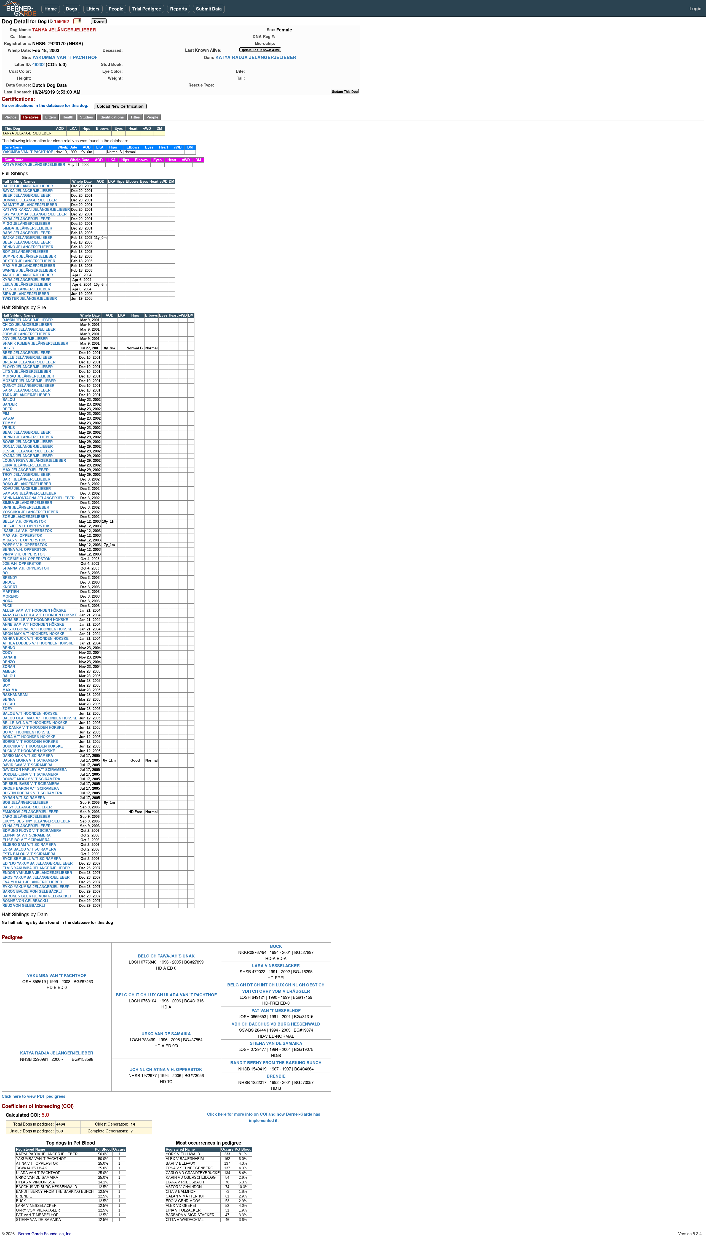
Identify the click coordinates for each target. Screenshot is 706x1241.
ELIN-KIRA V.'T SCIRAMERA (26, 835)
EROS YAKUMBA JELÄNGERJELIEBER (35, 877)
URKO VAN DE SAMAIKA (166, 1033)
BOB (6, 681)
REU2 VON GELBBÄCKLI (23, 905)
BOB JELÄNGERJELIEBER (25, 802)
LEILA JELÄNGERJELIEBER (26, 284)
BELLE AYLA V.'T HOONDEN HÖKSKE (35, 723)
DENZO (8, 662)
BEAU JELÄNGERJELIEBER (26, 432)
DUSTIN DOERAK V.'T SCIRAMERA (32, 793)
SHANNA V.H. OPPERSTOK (25, 568)
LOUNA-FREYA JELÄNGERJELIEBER (34, 460)
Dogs (71, 9)
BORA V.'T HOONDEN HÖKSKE (28, 737)
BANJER (9, 404)
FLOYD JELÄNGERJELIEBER (27, 367)
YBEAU (8, 704)
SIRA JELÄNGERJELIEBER (25, 294)
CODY (7, 653)
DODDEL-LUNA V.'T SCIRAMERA (30, 774)
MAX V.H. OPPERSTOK (22, 535)
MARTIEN (10, 592)
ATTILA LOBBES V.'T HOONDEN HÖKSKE (38, 643)
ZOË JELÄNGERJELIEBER (25, 517)
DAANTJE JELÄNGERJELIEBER (29, 205)
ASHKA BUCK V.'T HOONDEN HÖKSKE (35, 638)
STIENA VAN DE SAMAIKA (276, 1043)
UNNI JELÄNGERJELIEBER (25, 507)
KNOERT (9, 587)
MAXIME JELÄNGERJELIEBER (28, 266)
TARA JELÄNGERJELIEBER (26, 395)
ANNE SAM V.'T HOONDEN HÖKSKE (33, 624)
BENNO (8, 648)
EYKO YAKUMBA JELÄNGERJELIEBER (35, 887)
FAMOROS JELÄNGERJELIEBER (30, 812)
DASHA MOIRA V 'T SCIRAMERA (30, 760)
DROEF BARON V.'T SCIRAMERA (30, 788)
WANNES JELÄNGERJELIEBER (29, 270)
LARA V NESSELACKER (276, 965)
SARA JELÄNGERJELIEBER (26, 390)
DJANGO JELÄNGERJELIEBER (28, 329)
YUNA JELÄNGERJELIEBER (26, 826)
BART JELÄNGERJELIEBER (26, 479)
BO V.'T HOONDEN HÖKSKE (26, 732)
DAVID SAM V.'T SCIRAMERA (27, 765)
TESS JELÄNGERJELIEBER (26, 289)
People (116, 9)
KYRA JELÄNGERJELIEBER (26, 219)
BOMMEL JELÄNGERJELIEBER (29, 200)
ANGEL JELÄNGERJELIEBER (27, 275)
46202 (38, 64)
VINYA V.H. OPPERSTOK (23, 554)
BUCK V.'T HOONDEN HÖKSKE (28, 751)
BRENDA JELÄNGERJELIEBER (28, 362)
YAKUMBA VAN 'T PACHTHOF (65, 57)
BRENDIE (276, 1076)
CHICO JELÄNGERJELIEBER (27, 325)
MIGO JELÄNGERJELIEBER (26, 224)
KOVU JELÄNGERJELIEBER (26, 489)
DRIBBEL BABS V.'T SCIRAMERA (30, 784)
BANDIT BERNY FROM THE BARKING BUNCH (276, 1062)
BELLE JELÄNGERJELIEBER (27, 357)
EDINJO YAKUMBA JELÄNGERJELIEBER (37, 863)
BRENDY (9, 578)
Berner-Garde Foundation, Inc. (45, 1233)
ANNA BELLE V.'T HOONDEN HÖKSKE (35, 620)
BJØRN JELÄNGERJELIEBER (27, 320)
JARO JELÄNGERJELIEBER (26, 816)
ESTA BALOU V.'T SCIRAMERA (28, 854)
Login (695, 8)
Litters (93, 9)
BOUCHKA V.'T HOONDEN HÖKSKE (32, 746)
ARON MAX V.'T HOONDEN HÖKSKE (33, 634)
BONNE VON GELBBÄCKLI (25, 901)
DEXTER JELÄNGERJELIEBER (28, 261)
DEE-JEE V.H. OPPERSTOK (26, 526)
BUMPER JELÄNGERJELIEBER (29, 256)
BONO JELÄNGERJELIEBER (26, 484)
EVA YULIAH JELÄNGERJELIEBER (32, 882)
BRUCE (8, 582)
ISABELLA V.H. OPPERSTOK (27, 531)
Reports (178, 9)
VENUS (8, 428)
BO (5, 573)
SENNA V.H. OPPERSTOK (24, 549)
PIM (5, 414)
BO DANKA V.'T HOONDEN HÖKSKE (33, 727)
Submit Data (209, 9)
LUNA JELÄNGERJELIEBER (26, 465)
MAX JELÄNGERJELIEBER (25, 470)
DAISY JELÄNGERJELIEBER (27, 807)
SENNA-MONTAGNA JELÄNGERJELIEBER (38, 498)
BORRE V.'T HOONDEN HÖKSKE (30, 742)
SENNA (8, 699)
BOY (6, 685)
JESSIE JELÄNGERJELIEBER (28, 451)
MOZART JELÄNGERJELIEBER (29, 381)
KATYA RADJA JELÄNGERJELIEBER (255, 57)
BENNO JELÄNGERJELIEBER (27, 247)
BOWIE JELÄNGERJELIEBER (27, 442)
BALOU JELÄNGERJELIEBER (27, 186)
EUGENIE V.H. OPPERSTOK (26, 559)
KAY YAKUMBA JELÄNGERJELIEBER (34, 214)
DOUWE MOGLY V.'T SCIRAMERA (31, 779)
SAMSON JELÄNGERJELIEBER (29, 493)
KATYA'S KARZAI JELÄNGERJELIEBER (36, 209)
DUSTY (8, 348)
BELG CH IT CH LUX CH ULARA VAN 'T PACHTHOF (166, 995)
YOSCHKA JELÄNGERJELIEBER (30, 512)
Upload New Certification (120, 106)
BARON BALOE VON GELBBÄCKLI (32, 891)
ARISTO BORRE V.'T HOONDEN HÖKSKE (37, 629)
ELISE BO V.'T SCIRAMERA (26, 840)
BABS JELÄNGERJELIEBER (26, 233)
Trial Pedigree (146, 9)
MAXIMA (9, 690)
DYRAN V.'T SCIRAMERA (23, 798)
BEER (7, 409)
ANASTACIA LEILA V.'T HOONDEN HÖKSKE (39, 615)
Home (50, 9)
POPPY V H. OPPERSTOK (24, 545)
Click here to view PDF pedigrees (33, 1096)
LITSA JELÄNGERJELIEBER (26, 371)
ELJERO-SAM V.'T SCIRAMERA (29, 845)
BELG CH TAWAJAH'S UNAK (166, 956)
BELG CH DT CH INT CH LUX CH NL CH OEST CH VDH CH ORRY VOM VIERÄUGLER (276, 988)
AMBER (8, 671)
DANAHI (9, 657)
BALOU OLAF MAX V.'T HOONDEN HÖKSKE (39, 718)
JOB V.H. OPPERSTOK (21, 564)
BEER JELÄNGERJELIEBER (26, 195)
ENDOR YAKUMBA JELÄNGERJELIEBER (37, 873)
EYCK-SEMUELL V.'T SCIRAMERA (31, 859)
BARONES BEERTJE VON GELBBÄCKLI (36, 896)
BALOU (8, 400)
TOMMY (9, 423)
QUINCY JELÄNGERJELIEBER (28, 386)
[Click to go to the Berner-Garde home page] (20, 8)
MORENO (10, 596)
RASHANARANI (15, 695)
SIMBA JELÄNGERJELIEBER (27, 228)
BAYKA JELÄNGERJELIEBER (27, 191)
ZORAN (8, 667)
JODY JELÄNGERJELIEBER (26, 334)
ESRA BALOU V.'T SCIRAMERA (29, 849)
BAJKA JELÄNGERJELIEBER (27, 238)
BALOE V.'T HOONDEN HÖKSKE (30, 713)
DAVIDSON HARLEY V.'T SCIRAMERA (34, 770)
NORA (7, 601)
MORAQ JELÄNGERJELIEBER (28, 376)
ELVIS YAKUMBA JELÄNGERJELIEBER (36, 868)
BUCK (276, 946)
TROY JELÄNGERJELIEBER (26, 475)
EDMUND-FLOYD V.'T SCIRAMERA (31, 831)
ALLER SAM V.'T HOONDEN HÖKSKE (34, 610)
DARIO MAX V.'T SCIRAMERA (27, 756)
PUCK (7, 606)
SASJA (8, 418)
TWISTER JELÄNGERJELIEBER (29, 298)
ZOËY (7, 709)
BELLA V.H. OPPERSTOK (24, 521)
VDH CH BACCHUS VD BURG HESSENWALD (276, 1024)
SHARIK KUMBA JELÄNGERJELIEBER (35, 343)
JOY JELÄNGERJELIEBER (25, 339)
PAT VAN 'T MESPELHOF (276, 1010)
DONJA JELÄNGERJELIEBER (27, 446)
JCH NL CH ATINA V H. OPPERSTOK (166, 1069)
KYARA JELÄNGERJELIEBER (27, 456)
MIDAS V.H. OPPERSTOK (24, 540)
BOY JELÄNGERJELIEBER (25, 252)
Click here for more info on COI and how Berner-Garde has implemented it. (263, 1117)
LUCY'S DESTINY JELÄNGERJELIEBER (36, 821)
